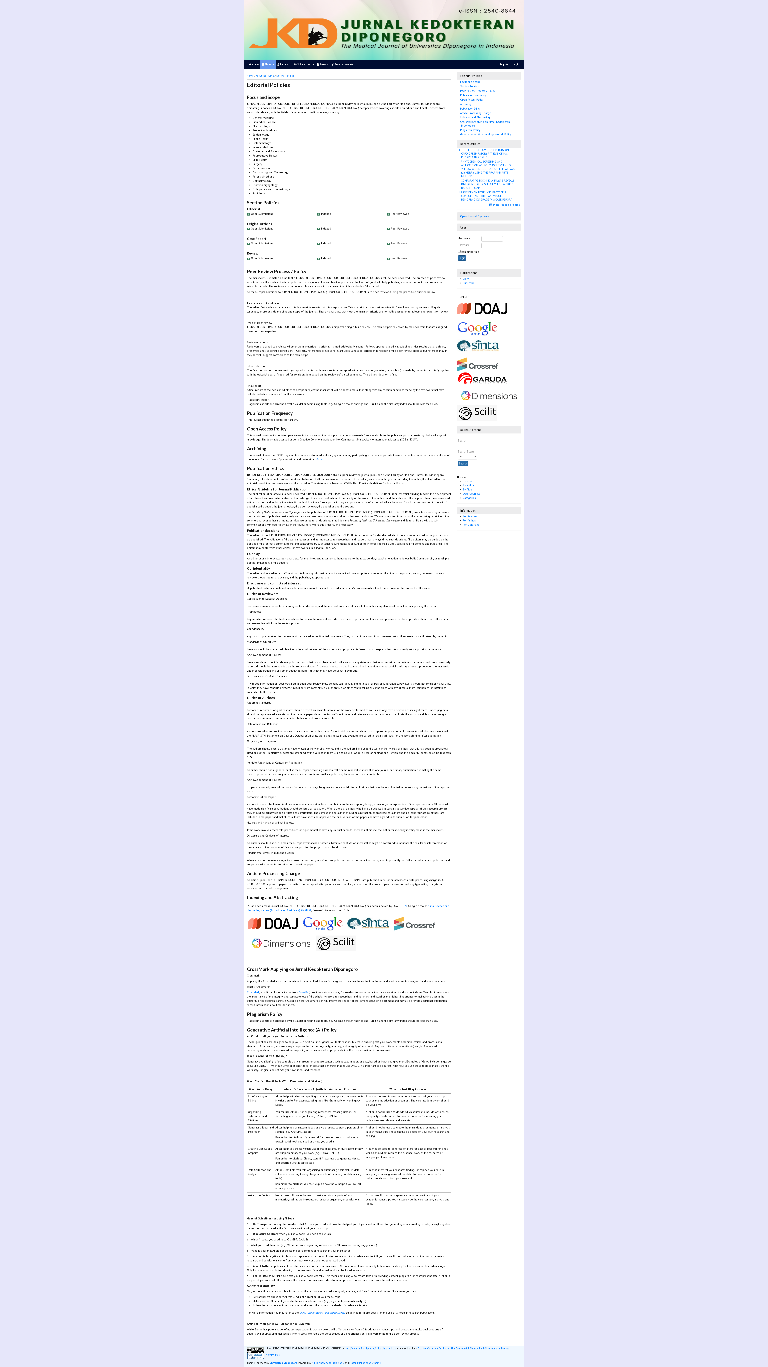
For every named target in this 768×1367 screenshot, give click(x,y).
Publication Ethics (470, 108)
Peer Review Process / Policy (477, 91)
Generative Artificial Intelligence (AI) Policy (485, 134)
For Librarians (471, 524)
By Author (468, 485)
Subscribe (469, 283)
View (466, 279)
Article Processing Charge (475, 113)
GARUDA (306, 910)
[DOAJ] (482, 308)
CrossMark (253, 992)
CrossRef (304, 992)
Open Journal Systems (474, 216)
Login (516, 64)
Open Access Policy (471, 99)
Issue (323, 64)
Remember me (470, 252)
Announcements (343, 64)
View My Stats (272, 1354)
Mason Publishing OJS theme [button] (365, 1362)
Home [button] (250, 75)
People (284, 64)
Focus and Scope (470, 82)
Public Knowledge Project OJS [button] (328, 1362)
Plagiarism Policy (470, 130)
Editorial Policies (285, 75)
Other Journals (471, 493)
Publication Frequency (473, 95)
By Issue (468, 481)
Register (504, 64)
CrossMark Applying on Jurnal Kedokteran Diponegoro (485, 123)
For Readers (470, 516)
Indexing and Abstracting (475, 117)
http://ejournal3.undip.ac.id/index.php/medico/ (370, 1348)
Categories (469, 498)
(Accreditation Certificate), (285, 910)
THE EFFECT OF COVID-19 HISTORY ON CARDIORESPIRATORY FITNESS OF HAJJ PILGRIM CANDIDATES (484, 153)
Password (464, 245)
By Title (467, 489)
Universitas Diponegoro (283, 1362)
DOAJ (404, 906)
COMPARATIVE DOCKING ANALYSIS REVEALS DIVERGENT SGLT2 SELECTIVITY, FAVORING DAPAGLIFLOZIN (487, 184)
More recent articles (506, 205)
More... (320, 459)
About (268, 64)
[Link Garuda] (483, 378)
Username (464, 238)
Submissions (304, 64)
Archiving (465, 104)
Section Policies (469, 86)
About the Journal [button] (265, 75)
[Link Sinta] (478, 345)
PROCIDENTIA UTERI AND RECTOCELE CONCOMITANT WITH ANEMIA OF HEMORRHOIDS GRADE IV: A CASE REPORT (486, 196)
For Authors (470, 520)
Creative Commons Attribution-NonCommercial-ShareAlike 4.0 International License (463, 1348)
